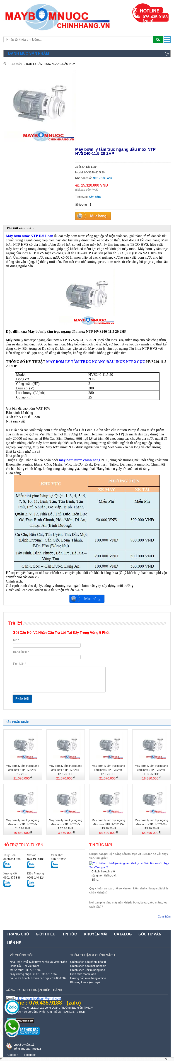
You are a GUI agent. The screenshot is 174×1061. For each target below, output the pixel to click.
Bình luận (19, 663)
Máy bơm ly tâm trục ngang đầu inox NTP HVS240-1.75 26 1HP (65, 824)
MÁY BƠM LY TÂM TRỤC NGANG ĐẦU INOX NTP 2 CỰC (95, 362)
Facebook (30, 1054)
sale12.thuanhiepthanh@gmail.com (38, 998)
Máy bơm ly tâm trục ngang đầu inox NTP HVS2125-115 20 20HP (108, 824)
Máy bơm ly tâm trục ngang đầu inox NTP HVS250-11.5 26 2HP (151, 770)
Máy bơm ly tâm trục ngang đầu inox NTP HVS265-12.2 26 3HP (65, 770)
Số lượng (81, 204)
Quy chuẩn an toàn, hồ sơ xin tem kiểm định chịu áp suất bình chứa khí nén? (128, 890)
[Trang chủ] (6, 63)
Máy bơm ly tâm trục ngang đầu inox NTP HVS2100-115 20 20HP (151, 824)
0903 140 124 (35, 877)
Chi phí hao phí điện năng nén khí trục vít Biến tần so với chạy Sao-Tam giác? (128, 856)
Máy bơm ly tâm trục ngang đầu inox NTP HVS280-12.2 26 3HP (22, 770)
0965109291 (59, 859)
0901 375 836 (12, 877)
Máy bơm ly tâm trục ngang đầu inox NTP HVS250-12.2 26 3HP (108, 770)
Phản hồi (22, 698)
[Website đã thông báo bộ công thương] (23, 1036)
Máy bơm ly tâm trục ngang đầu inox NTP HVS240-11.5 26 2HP (22, 824)
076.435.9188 (35, 859)
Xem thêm (164, 916)
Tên (16, 640)
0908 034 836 (12, 859)
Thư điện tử (21, 651)
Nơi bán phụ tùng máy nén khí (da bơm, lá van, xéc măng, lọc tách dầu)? (128, 904)
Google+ (12, 1054)
